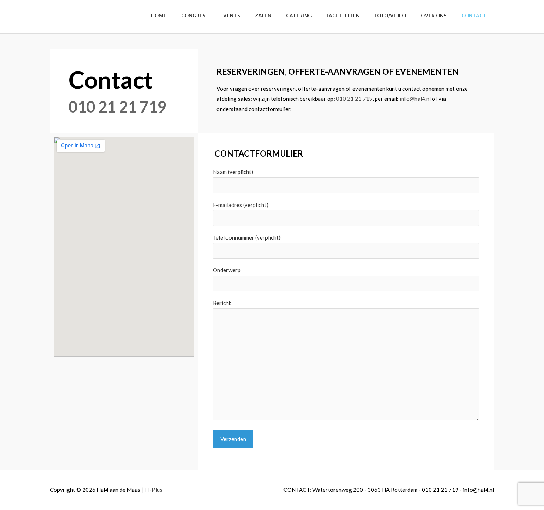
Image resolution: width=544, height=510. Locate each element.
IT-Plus (153, 489)
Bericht (222, 303)
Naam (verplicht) (233, 172)
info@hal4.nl (415, 98)
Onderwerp (227, 270)
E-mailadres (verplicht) (240, 204)
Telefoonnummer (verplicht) (247, 237)
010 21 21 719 (117, 106)
